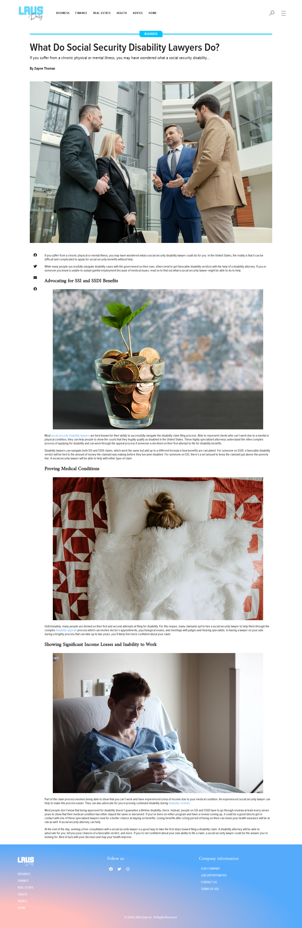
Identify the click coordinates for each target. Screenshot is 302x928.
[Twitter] (119, 869)
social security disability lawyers (70, 436)
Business (63, 13)
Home (153, 13)
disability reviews (179, 803)
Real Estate (102, 13)
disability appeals (66, 630)
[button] (35, 255)
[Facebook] (111, 869)
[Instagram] (127, 869)
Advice (138, 13)
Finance (81, 13)
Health (122, 13)
